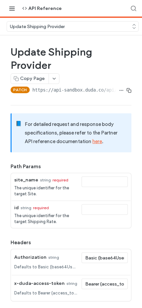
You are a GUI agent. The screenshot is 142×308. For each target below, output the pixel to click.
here (97, 141)
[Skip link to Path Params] (6, 167)
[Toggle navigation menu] (12, 8)
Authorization (30, 257)
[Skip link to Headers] (6, 243)
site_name (26, 180)
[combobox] (105, 181)
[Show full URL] (121, 91)
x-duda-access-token (39, 283)
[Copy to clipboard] (128, 91)
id (16, 208)
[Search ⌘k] (133, 8)
